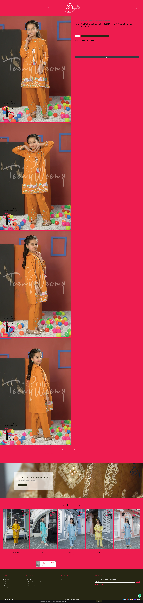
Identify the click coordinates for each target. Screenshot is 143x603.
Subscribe (138, 581)
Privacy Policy (28, 579)
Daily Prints (5, 585)
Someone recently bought (45, 562)
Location (62, 581)
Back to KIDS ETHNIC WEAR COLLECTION (72, 563)
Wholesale (5, 591)
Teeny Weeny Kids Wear (7, 587)
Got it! (99, 601)
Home (79, 20)
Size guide (92, 40)
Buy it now (124, 35)
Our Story (62, 579)
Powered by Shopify (75, 599)
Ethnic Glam (5, 581)
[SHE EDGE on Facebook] (95, 584)
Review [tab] (74, 449)
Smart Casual (5, 583)
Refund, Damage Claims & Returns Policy (33, 581)
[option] (16, 533)
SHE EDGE (69, 599)
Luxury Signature (6, 579)
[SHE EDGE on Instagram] (102, 584)
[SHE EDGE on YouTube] (104, 584)
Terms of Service (29, 583)
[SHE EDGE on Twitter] (97, 584)
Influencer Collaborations (30, 585)
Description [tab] (65, 449)
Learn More (67, 601)
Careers (61, 585)
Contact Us (62, 587)
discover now (22, 485)
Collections (5, 589)
